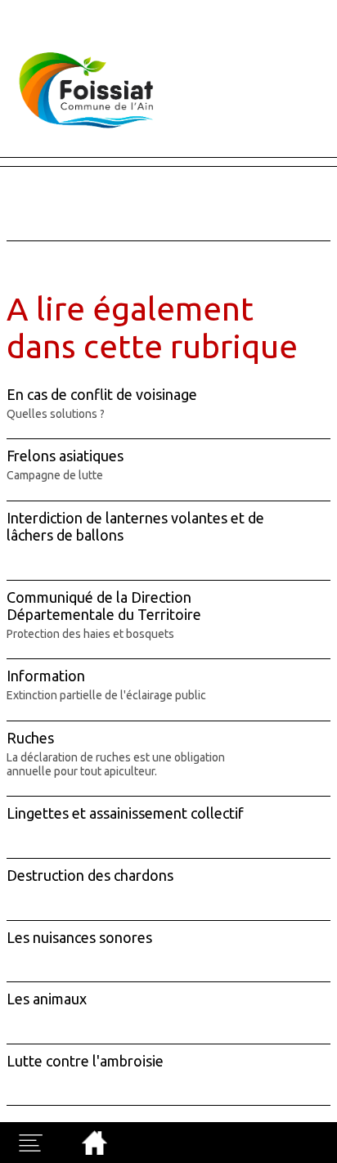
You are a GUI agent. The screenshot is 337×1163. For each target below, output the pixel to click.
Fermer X (26, 7)
